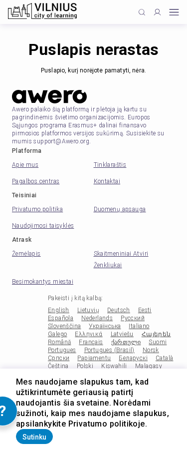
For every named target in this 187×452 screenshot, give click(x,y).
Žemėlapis (26, 253)
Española (60, 318)
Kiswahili (114, 366)
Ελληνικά (88, 334)
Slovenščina (64, 326)
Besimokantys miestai (42, 281)
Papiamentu (94, 358)
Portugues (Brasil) (109, 350)
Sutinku (34, 437)
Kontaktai (107, 181)
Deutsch (118, 310)
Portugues (62, 350)
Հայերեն (156, 334)
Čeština (58, 366)
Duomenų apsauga (120, 209)
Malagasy (148, 366)
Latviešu (122, 334)
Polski (85, 366)
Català (164, 358)
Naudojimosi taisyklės (43, 225)
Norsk (151, 350)
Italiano (139, 326)
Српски (58, 358)
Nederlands (97, 318)
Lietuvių (88, 310)
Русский (133, 318)
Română (59, 342)
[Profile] (157, 12)
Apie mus (25, 164)
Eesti (145, 310)
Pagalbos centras (35, 181)
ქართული (126, 342)
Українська (105, 326)
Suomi (158, 342)
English (58, 310)
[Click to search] (142, 12)
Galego (57, 334)
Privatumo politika (37, 209)
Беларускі (133, 358)
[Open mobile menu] (174, 12)
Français (91, 342)
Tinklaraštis (110, 164)
